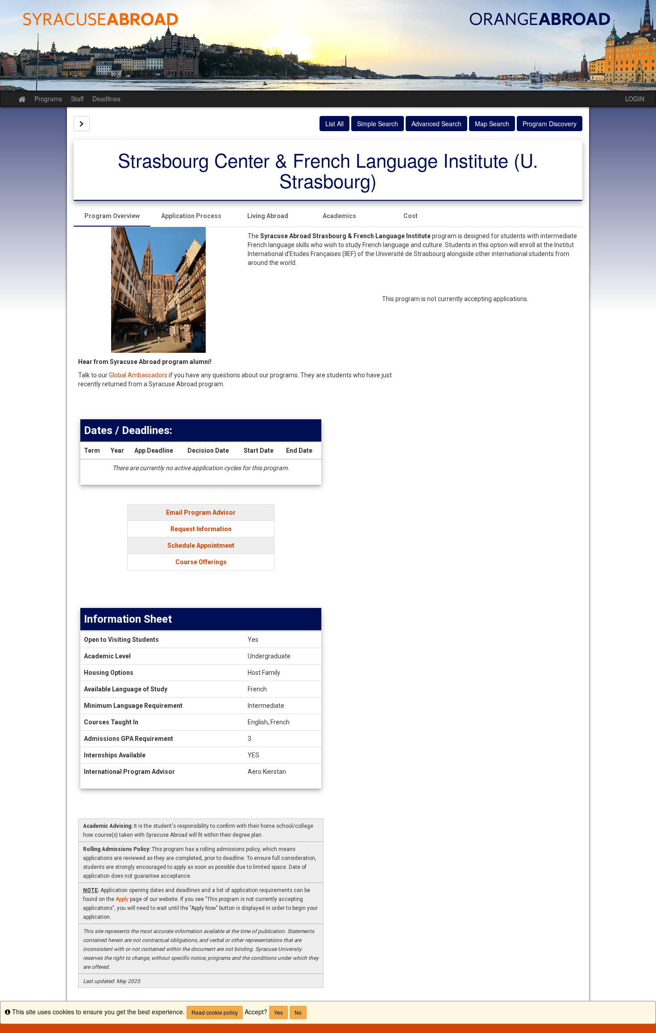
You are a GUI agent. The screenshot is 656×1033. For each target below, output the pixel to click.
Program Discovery (550, 123)
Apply (122, 899)
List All (334, 123)
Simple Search (377, 123)
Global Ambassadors (138, 375)
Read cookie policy (214, 1012)
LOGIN (634, 98)
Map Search (492, 123)
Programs (48, 98)
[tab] (112, 216)
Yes (278, 1012)
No (298, 1012)
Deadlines (106, 98)
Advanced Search (436, 123)
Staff (77, 98)
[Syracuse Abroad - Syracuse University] (328, 45)
